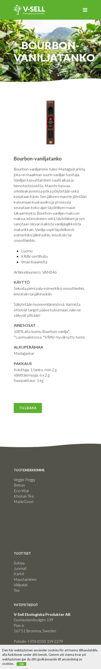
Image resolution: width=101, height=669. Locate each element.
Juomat (20, 568)
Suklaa (19, 562)
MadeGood (23, 501)
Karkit (19, 573)
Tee (17, 590)
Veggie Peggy (24, 479)
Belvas (19, 485)
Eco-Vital (21, 490)
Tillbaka (28, 408)
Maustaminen (25, 579)
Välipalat (21, 584)
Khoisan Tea (24, 496)
